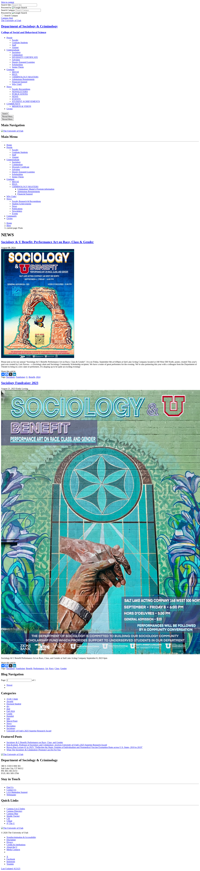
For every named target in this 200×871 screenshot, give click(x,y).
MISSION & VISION (21, 106)
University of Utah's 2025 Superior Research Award (29, 731)
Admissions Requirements (23, 79)
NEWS (15, 96)
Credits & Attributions (16, 844)
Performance (38, 668)
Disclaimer (11, 840)
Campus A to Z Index (16, 809)
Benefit (32, 377)
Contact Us (11, 790)
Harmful (10, 716)
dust (8, 709)
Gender (63, 668)
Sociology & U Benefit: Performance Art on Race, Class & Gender (47, 242)
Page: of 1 (18, 680)
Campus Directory (14, 811)
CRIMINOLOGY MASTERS (25, 77)
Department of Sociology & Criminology (29, 26)
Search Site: (6, 5)
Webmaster (11, 795)
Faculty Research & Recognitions (26, 201)
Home (9, 145)
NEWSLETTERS (20, 91)
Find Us (10, 787)
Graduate (10, 69)
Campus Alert (7, 18)
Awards (10, 701)
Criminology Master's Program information (35, 189)
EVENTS (16, 99)
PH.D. (15, 74)
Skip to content (7, 2)
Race (51, 668)
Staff (14, 45)
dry (8, 706)
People (9, 37)
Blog (9, 225)
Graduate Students (20, 42)
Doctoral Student (14, 704)
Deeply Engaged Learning (23, 62)
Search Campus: (8, 10)
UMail (9, 821)
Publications (17, 209)
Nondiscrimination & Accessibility (21, 837)
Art (46, 668)
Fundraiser (20, 377)
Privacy (10, 842)
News (9, 87)
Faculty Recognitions (21, 89)
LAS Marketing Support (17, 792)
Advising (16, 60)
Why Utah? (17, 84)
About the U (12, 847)
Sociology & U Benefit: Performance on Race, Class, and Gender (35, 742)
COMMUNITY (13, 104)
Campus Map (12, 813)
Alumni (15, 47)
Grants (9, 714)
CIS (8, 818)
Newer (9, 685)
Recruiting (11, 726)
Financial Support (19, 82)
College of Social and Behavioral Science (23, 32)
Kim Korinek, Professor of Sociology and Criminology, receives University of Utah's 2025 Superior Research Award (57, 745)
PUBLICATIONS (20, 94)
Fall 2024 (11, 711)
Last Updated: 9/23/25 (10, 868)
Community (12, 216)
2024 (38, 377)
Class (57, 668)
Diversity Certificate (20, 167)
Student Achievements (21, 204)
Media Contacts (13, 849)
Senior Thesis (18, 67)
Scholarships (17, 64)
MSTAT (15, 72)
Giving (10, 109)
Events (15, 213)
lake (8, 718)
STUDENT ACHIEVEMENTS (26, 101)
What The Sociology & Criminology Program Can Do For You (34, 750)
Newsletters (17, 211)
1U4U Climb (12, 699)
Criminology (17, 55)
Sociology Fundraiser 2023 (19, 383)
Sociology (16, 52)
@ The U (11, 823)
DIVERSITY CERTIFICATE (25, 57)
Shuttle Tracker (13, 816)
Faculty (15, 40)
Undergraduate (13, 50)
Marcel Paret (12, 721)
